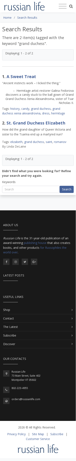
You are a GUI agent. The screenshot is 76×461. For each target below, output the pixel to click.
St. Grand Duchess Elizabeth (36, 123)
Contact (8, 318)
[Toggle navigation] (63, 6)
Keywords (9, 182)
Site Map (38, 434)
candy (25, 109)
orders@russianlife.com (26, 399)
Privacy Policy (16, 434)
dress (45, 113)
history (15, 109)
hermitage (58, 113)
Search (66, 189)
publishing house (35, 243)
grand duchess (41, 109)
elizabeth (16, 142)
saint (49, 142)
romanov (60, 142)
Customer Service (38, 439)
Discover (9, 344)
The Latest (10, 327)
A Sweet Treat (21, 76)
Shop (6, 310)
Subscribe (9, 335)
